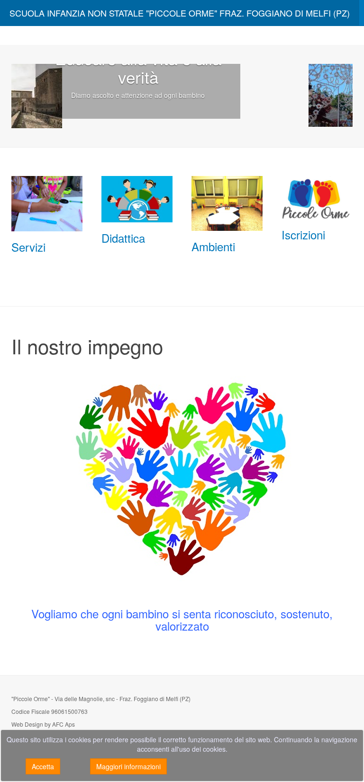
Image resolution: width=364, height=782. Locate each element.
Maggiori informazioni (128, 766)
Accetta (43, 766)
